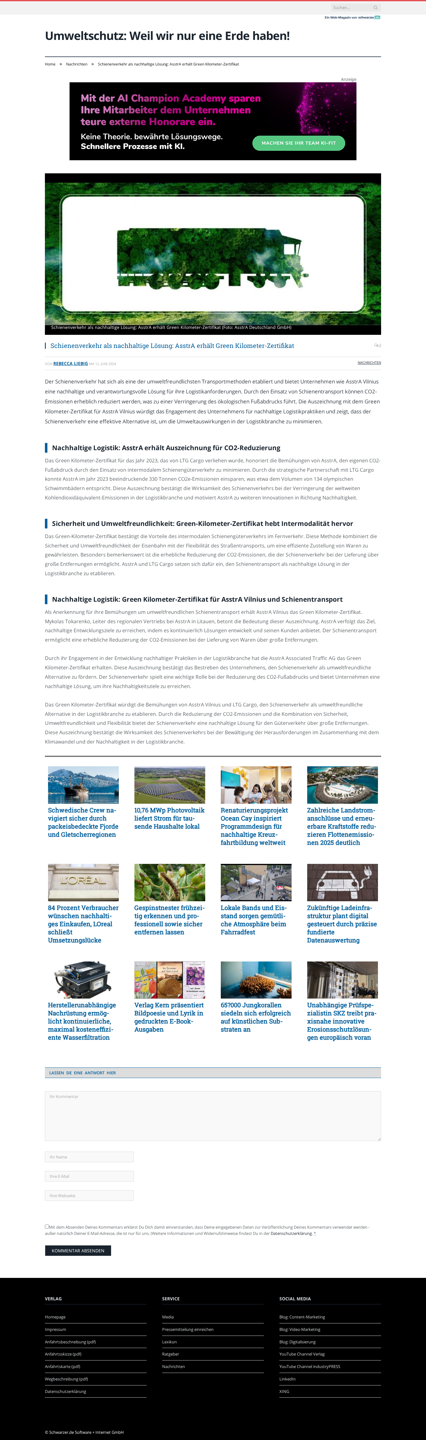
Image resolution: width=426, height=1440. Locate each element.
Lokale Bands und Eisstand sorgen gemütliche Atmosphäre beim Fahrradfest (254, 919)
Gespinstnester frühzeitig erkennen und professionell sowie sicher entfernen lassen (169, 919)
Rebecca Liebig (70, 363)
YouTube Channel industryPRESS (309, 1366)
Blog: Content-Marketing (302, 1317)
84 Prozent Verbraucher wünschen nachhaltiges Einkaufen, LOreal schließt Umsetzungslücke (83, 923)
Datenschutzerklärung (291, 1233)
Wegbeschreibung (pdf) (66, 1379)
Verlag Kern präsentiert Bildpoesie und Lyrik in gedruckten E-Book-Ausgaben (169, 1017)
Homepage (55, 1317)
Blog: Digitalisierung (297, 1342)
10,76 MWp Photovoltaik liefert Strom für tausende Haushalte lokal (169, 818)
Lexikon (169, 1342)
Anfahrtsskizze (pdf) (63, 1354)
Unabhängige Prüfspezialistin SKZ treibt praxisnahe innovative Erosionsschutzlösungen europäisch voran (342, 1021)
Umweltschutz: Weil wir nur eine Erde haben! (167, 35)
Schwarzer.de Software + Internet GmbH (86, 1432)
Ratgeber (170, 1354)
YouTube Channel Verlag (302, 1354)
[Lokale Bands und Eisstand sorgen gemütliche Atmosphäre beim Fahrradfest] (256, 882)
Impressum (55, 1329)
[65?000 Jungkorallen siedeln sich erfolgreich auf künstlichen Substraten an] (256, 980)
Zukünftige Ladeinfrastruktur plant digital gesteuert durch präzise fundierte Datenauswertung (342, 923)
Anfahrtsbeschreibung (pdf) (70, 1342)
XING (284, 1391)
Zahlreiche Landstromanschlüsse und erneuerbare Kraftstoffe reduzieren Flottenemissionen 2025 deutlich (341, 826)
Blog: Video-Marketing (299, 1329)
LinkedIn (287, 1379)
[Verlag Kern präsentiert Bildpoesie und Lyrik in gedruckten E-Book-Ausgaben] (169, 980)
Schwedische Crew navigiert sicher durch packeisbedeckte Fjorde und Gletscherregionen (83, 822)
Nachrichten (369, 362)
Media (168, 1317)
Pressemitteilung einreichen (188, 1329)
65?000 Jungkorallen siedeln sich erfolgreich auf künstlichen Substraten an (256, 1017)
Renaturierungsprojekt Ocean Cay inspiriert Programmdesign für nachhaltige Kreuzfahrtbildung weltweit (254, 826)
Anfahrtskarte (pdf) (62, 1366)
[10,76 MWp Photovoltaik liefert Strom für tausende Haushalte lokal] (169, 785)
